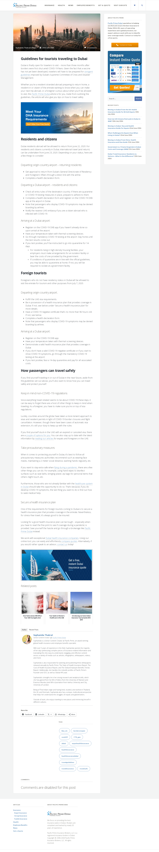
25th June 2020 (47, 48)
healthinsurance (68, 750)
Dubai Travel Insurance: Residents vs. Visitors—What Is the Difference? (122, 155)
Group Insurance (20, 816)
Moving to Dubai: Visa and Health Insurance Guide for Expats (121, 127)
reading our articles (44, 438)
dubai (64, 743)
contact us (62, 544)
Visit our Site (120, 5)
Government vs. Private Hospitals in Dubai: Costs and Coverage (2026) (124, 148)
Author (24, 630)
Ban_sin (64, 731)
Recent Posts (33, 630)
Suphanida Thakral (43, 635)
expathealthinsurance (80, 743)
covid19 (65, 737)
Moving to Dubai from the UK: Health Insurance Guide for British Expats (122, 111)
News (70, 5)
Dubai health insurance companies (62, 538)
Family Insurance (20, 819)
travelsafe (84, 769)
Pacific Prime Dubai (41, 94)
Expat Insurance (20, 813)
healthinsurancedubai (70, 756)
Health (61, 5)
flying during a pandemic (65, 467)
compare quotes (69, 541)
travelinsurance (68, 769)
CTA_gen (77, 737)
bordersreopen (79, 731)
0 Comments (91, 48)
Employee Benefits (86, 5)
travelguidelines (68, 762)
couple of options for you (38, 435)
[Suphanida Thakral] (27, 639)
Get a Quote (104, 5)
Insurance (49, 5)
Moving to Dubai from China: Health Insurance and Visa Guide (122, 141)
